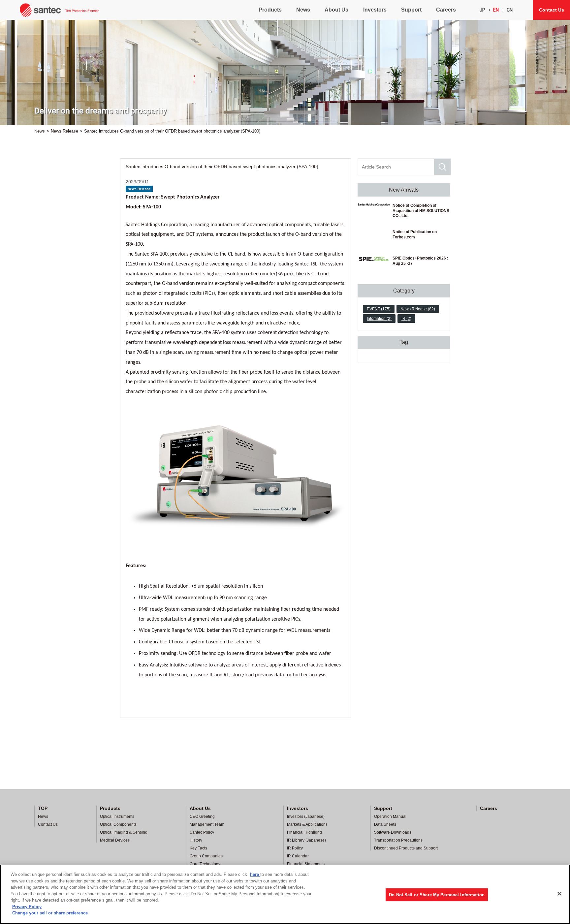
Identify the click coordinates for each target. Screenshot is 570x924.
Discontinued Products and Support (406, 848)
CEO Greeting (202, 816)
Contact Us (551, 10)
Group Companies (206, 856)
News (303, 10)
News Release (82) (417, 309)
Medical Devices (115, 840)
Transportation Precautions (398, 840)
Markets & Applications (307, 824)
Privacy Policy (27, 906)
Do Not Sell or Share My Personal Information (437, 894)
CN (510, 10)
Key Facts (198, 848)
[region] (285, 894)
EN (496, 10)
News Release (139, 189)
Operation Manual (390, 816)
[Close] (559, 893)
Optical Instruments (117, 816)
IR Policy (295, 848)
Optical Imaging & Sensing (123, 832)
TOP (43, 808)
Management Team (207, 824)
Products (270, 10)
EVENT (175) (379, 309)
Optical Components (118, 824)
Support (411, 10)
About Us (336, 10)
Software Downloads (392, 832)
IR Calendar (298, 856)
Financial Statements (306, 864)
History (196, 840)
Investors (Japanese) (306, 816)
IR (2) (406, 318)
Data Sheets (385, 824)
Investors (375, 10)
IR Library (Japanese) (306, 840)
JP (482, 10)
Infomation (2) (379, 318)
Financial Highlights (305, 832)
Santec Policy (202, 832)
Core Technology (205, 864)
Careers (446, 10)
